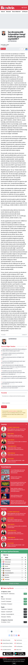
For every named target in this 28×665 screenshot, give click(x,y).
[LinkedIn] (16, 635)
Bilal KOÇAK (10, 458)
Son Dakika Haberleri (6, 649)
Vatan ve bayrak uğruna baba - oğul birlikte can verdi (15, 461)
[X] (12, 635)
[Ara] (24, 7)
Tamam (14, 663)
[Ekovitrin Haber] (8, 8)
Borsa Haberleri (16, 11)
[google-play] (20, 654)
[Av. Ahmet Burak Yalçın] (3, 428)
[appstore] (8, 654)
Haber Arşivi (18, 649)
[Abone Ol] (26, 49)
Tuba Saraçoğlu (11, 446)
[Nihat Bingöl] (3, 441)
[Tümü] (26, 424)
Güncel (3, 11)
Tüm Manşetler (19, 646)
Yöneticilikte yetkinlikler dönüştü (15, 454)
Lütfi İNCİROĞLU (12, 41)
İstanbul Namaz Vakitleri (8, 643)
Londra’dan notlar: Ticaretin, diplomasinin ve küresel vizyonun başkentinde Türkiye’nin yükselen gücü (16, 448)
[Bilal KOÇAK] (3, 460)
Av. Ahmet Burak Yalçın (13, 427)
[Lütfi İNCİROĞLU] (3, 32)
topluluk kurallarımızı (13, 411)
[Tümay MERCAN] (3, 454)
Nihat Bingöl (10, 439)
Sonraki (24, 334)
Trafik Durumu (19, 643)
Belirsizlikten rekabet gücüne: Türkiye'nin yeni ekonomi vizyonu (15, 436)
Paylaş (4, 48)
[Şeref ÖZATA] (3, 435)
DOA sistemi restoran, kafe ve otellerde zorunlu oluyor (17, 442)
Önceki (3, 334)
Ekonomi (8, 11)
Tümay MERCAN (11, 453)
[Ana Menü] (26, 7)
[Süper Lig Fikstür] (26, 588)
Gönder (4, 406)
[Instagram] (14, 635)
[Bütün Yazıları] (26, 346)
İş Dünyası (24, 11)
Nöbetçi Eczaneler (6, 640)
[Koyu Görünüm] (22, 7)
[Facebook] (9, 635)
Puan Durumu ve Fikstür (7, 646)
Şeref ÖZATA (10, 433)
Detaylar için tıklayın (14, 583)
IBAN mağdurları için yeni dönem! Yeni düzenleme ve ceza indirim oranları (16, 430)
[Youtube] (19, 635)
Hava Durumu (19, 640)
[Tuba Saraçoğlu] (3, 447)
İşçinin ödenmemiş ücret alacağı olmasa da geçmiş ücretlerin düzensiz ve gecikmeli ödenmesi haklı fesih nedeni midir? (13, 367)
